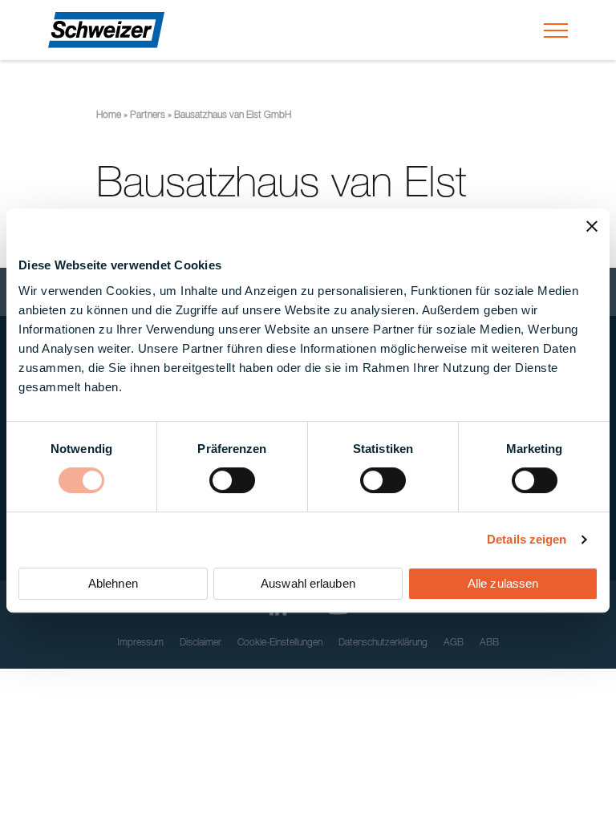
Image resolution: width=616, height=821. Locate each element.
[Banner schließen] (592, 226)
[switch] (232, 480)
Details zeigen (526, 539)
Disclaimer (200, 643)
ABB (489, 643)
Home (108, 115)
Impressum (140, 643)
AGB (454, 643)
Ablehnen (113, 583)
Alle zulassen (503, 583)
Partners (147, 115)
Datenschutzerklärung (383, 643)
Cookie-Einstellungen (279, 643)
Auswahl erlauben (308, 583)
